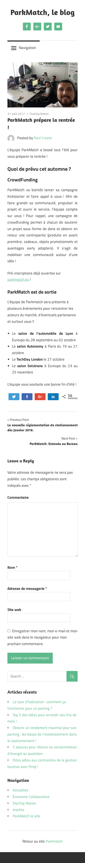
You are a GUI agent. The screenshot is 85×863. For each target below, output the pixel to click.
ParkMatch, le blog (42, 12)
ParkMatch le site (26, 816)
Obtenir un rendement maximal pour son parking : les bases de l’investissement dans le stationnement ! (42, 734)
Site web (14, 609)
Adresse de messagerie (27, 588)
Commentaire (18, 497)
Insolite (18, 810)
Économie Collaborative (31, 796)
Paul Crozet (43, 138)
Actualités (20, 790)
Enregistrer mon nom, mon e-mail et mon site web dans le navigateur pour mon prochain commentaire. (42, 637)
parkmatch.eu (18, 279)
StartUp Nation (39, 113)
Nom (12, 567)
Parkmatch (54, 841)
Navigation (27, 47)
